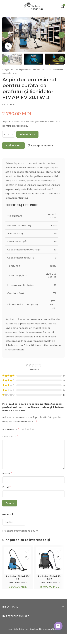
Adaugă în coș (27, 134)
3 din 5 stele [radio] (28, 429)
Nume (7, 473)
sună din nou (13, 145)
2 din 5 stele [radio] (25, 429)
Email (6, 487)
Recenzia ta (10, 436)
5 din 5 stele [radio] (33, 429)
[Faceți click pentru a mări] (8, 46)
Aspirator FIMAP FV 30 (17, 577)
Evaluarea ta (10, 429)
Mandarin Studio (50, 629)
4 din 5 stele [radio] (30, 429)
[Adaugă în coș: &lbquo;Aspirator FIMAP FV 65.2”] (58, 557)
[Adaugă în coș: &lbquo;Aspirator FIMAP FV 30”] (26, 557)
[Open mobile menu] (4, 6)
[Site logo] (33, 5)
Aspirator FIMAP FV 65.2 (49, 577)
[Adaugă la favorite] (26, 551)
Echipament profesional (30, 69)
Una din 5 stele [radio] (23, 429)
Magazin (7, 69)
